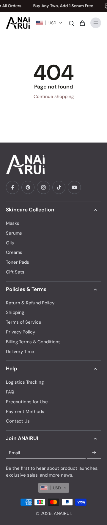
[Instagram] (43, 187)
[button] (49, 23)
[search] (71, 23)
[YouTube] (74, 187)
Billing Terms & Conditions (33, 342)
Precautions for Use (27, 402)
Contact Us (18, 421)
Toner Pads (17, 262)
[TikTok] (58, 187)
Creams (14, 252)
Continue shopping (54, 96)
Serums (14, 233)
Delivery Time (20, 352)
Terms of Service (23, 322)
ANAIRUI (62, 513)
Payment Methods (25, 412)
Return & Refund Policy (30, 303)
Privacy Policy (20, 332)
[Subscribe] (94, 453)
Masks (12, 223)
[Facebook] (12, 187)
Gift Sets (15, 272)
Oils (10, 243)
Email (14, 453)
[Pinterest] (27, 187)
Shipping (15, 312)
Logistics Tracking (25, 382)
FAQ (10, 392)
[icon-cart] (82, 23)
